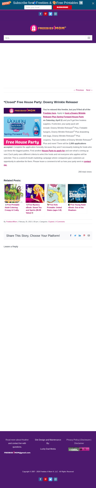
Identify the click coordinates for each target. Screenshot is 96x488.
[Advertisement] (48, 61)
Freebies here (49, 113)
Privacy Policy (72, 440)
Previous (80, 90)
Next (88, 90)
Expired (51, 222)
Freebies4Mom (11, 222)
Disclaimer (79, 443)
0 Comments (60, 222)
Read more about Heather (17, 440)
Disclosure (85, 440)
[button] (48, 5)
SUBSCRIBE (62, 7)
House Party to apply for (53, 151)
